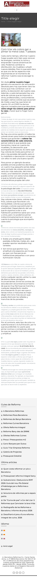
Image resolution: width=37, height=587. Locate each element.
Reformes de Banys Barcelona (17, 419)
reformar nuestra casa (11, 76)
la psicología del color (10, 188)
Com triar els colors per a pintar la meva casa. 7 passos (18, 50)
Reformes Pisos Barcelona (15, 415)
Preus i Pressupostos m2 (14, 440)
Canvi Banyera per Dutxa (14, 444)
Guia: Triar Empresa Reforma (16, 448)
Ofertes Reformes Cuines (14, 435)
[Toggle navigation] (16, 10)
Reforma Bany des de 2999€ (16, 431)
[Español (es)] (3, 530)
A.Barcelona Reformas (13, 411)
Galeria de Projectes (12, 452)
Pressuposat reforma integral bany (19, 476)
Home (3, 21)
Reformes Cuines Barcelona (16, 423)
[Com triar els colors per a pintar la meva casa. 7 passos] (11, 40)
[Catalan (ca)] (3, 534)
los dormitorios (25, 191)
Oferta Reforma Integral (14, 427)
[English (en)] (3, 538)
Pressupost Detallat (12, 456)
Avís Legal (8, 546)
